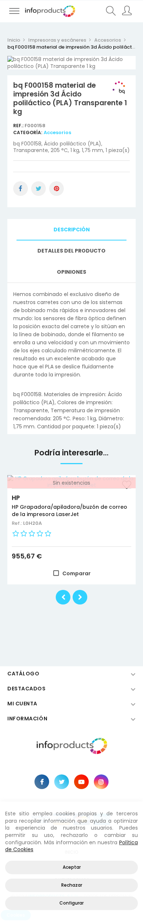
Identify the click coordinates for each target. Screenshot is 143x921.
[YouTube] (81, 781)
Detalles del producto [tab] (71, 250)
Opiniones (71, 272)
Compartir (20, 188)
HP (16, 497)
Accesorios (57, 132)
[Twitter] (61, 781)
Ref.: (19, 125)
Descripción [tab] (72, 229)
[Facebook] (41, 781)
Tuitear (38, 188)
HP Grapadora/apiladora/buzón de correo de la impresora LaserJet (69, 510)
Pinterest (56, 188)
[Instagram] (101, 781)
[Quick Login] (127, 11)
